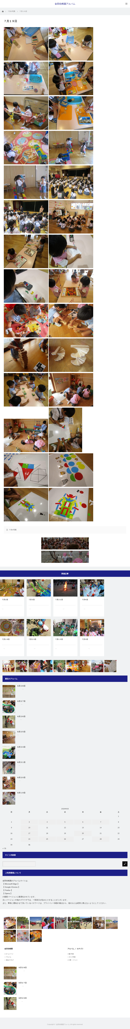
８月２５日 (21, 732)
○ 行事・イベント (73, 960)
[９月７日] (110, 666)
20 (83, 833)
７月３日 (32, 599)
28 (101, 839)
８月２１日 (21, 762)
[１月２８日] (72, 666)
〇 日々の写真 (72, 957)
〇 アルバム (7, 957)
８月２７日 (21, 701)
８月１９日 (21, 793)
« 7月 (4, 848)
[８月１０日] (10, 936)
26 (65, 839)
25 (47, 839)
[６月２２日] (59, 666)
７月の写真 (13, 530)
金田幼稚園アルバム (65, 4)
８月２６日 (21, 716)
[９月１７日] (23, 936)
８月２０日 (21, 777)
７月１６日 (6, 639)
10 (29, 828)
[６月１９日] (84, 666)
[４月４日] (23, 923)
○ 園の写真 (71, 954)
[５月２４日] (34, 666)
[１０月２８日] (46, 666)
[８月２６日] (99, 923)
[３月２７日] (21, 666)
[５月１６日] (10, 923)
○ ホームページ (8, 954)
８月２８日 (21, 686)
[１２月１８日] (97, 666)
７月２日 (5, 599)
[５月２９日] (86, 923)
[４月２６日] (9, 666)
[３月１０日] (36, 923)
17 (29, 833)
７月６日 (85, 599)
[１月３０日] (36, 936)
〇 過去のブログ (9, 960)
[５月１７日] (112, 923)
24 (29, 839)
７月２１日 (59, 599)
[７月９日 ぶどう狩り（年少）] (74, 923)
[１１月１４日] (48, 923)
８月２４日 (21, 747)
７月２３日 (32, 639)
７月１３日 (59, 639)
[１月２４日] (61, 923)
